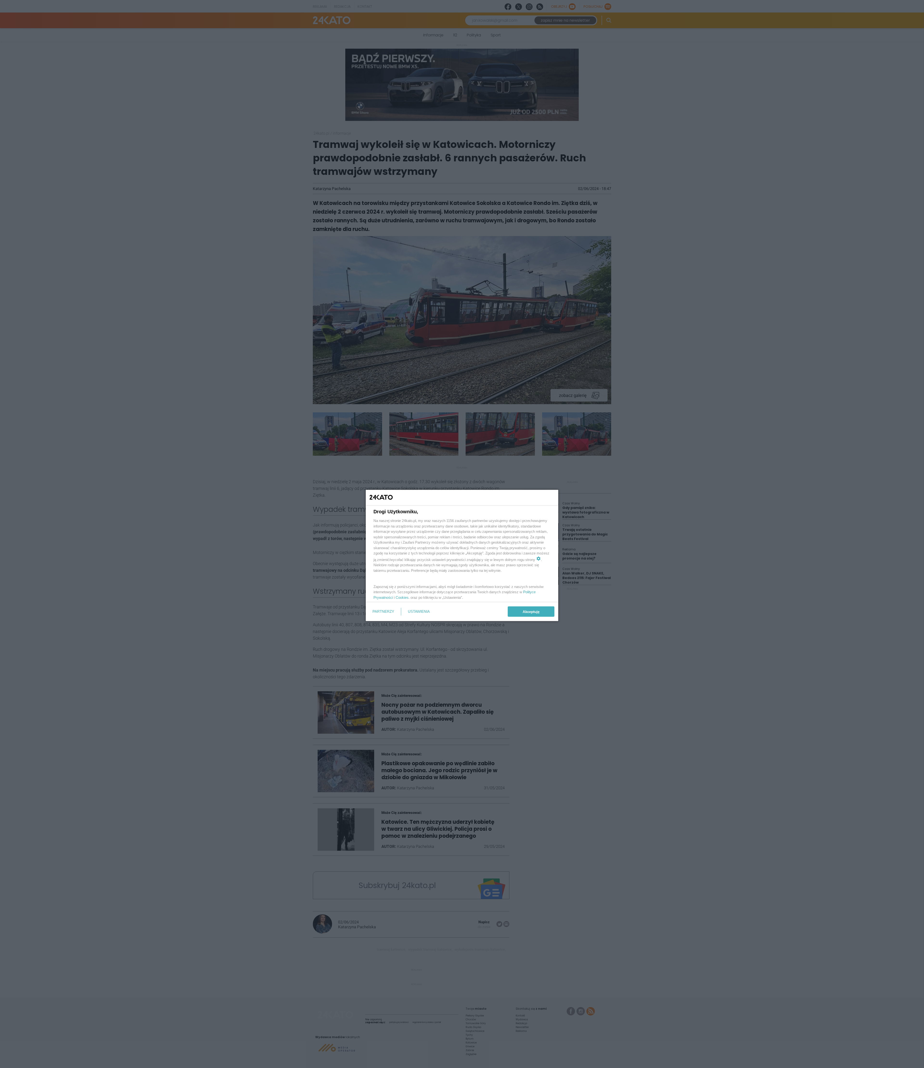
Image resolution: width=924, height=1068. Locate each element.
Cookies (402, 597)
